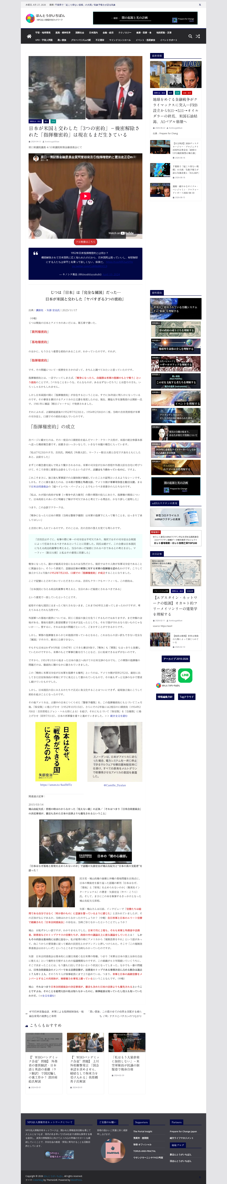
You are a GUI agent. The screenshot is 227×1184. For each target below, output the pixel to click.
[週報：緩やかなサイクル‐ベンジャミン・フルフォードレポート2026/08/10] (160, 192)
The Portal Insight (142, 1131)
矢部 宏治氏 (53, 310)
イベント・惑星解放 (145, 39)
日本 (53, 121)
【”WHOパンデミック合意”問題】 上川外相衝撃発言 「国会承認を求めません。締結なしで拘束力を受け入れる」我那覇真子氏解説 (84, 1069)
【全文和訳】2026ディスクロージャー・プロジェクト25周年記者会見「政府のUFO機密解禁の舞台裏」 (85, 3)
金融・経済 (108, 32)
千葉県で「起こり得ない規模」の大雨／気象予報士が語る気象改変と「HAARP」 (186, 169)
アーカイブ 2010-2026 (175, 658)
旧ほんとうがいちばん (180, 1160)
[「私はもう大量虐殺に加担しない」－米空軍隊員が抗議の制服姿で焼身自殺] (127, 1035)
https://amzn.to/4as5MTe (56, 785)
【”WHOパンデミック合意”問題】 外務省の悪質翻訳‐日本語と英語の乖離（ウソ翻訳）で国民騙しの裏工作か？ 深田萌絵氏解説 (43, 1069)
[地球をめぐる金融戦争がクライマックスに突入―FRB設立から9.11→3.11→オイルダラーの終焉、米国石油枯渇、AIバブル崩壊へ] (176, 74)
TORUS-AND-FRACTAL (144, 1151)
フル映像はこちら (85, 242)
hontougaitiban (52, 141)
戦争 (46, 121)
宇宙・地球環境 (42, 32)
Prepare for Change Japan (183, 1131)
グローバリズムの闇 (81, 39)
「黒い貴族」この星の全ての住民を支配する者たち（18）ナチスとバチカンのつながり (114, 1014)
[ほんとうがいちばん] (29, 36)
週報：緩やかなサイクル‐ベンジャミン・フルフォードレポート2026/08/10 (186, 189)
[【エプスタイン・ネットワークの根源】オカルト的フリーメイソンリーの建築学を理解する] (176, 572)
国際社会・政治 (35, 121)
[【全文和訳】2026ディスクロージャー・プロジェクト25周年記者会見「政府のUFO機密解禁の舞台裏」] (160, 150)
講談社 (40, 310)
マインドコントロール (120, 39)
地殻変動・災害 (164, 32)
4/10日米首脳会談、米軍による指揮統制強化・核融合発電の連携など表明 (56, 1014)
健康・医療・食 (143, 32)
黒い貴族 (62, 39)
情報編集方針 (165, 696)
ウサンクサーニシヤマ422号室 (148, 1157)
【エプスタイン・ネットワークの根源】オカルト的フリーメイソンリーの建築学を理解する (175, 606)
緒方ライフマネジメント (182, 1137)
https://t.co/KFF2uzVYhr (119, 262)
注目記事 (190, 591)
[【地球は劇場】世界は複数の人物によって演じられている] (160, 642)
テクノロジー (124, 32)
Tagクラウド (187, 696)
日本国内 (93, 32)
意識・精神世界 (63, 32)
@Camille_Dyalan (115, 785)
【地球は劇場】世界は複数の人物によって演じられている (186, 639)
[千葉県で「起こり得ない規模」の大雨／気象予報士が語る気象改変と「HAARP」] (160, 172)
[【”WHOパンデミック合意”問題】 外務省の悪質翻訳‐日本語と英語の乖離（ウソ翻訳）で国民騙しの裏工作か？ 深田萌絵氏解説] (43, 1035)
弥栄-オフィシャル (142, 1144)
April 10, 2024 (111, 274)
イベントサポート (168, 39)
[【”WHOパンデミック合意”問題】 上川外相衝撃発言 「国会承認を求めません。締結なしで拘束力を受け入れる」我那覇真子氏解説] (85, 1035)
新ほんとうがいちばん (180, 1154)
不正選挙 (100, 39)
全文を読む (48, 996)
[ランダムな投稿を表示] (198, 36)
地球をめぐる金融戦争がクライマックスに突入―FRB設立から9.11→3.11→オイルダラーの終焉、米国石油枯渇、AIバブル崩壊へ (176, 111)
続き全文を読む (118, 716)
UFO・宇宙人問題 (44, 39)
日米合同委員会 (39, 486)
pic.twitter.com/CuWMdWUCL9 (89, 266)
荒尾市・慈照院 (141, 1137)
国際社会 (80, 32)
